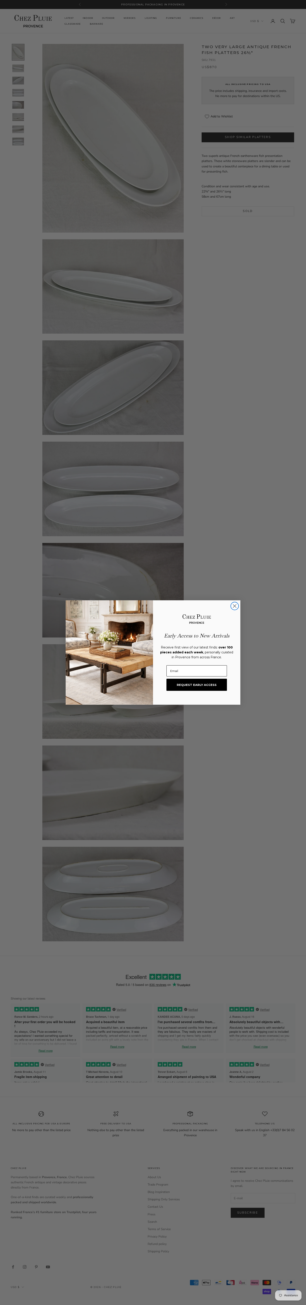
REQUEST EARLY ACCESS (197, 685)
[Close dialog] (235, 606)
